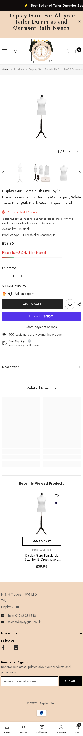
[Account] (67, 51)
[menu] (4, 51)
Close (79, 21)
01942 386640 (25, 615)
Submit (70, 681)
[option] (41, 116)
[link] (70, 304)
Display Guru (41, 550)
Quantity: (9, 268)
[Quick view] (57, 503)
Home (5, 69)
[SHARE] (78, 304)
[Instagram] (16, 647)
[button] (69, 151)
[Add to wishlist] (57, 496)
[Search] (15, 51)
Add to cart (32, 304)
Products (19, 69)
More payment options (41, 326)
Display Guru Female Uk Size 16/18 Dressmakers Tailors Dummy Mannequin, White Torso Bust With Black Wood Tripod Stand (41, 558)
